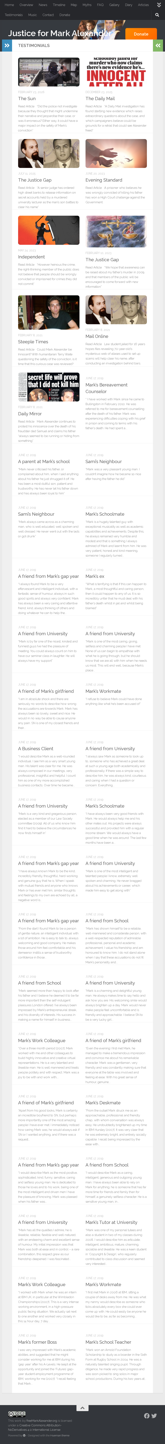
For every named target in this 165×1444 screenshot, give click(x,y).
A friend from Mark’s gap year (48, 576)
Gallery (114, 5)
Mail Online (97, 336)
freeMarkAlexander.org (42, 1421)
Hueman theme (59, 1435)
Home (9, 5)
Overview (26, 5)
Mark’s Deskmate (103, 1102)
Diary (128, 5)
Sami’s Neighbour (104, 461)
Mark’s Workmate (103, 691)
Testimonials (14, 15)
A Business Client (35, 748)
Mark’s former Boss (37, 1342)
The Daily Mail (100, 98)
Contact (48, 15)
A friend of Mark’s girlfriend (46, 691)
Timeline (59, 5)
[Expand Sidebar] (7, 46)
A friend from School (107, 920)
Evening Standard (104, 180)
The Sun (27, 98)
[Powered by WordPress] (24, 1435)
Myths (87, 5)
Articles (143, 5)
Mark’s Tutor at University (111, 1222)
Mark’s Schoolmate (105, 514)
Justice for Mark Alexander (59, 33)
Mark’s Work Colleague (41, 1040)
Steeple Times (33, 341)
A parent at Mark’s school (44, 461)
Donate (65, 15)
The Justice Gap (35, 180)
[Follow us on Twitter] (154, 1416)
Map (74, 5)
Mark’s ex (95, 576)
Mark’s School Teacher (108, 1342)
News (43, 5)
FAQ (100, 5)
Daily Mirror (30, 413)
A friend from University (43, 633)
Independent (31, 256)
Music (32, 15)
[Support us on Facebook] (147, 1416)
